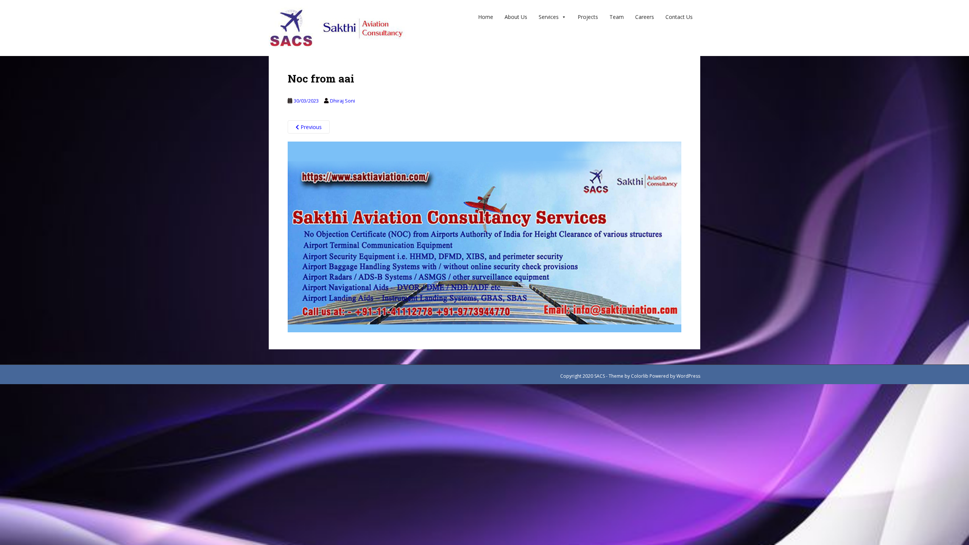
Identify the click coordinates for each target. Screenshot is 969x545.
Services (549, 16)
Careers (644, 16)
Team (616, 16)
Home (485, 16)
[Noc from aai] (484, 236)
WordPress (688, 376)
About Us (516, 16)
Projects (588, 16)
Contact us (679, 16)
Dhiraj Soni (342, 100)
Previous (310, 127)
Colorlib (639, 376)
